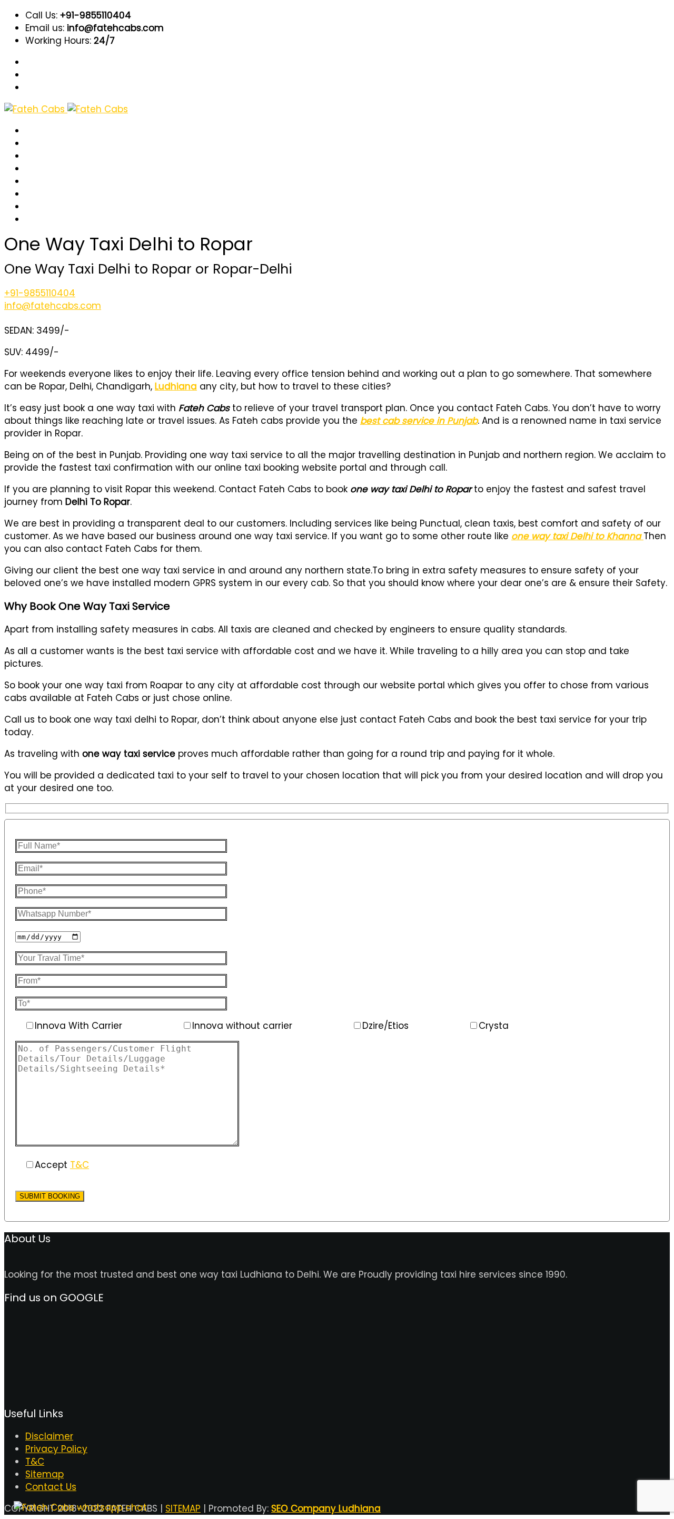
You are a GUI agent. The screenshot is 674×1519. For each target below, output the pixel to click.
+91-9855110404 (39, 293)
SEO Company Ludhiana (326, 1508)
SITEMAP (183, 1508)
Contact (42, 219)
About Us (44, 144)
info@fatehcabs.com (52, 305)
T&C (34, 207)
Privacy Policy (56, 1449)
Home (37, 131)
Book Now (45, 156)
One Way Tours (56, 182)
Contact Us (50, 1487)
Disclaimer (49, 1436)
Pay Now (43, 169)
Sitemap (44, 1474)
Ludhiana (176, 386)
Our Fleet (44, 194)
